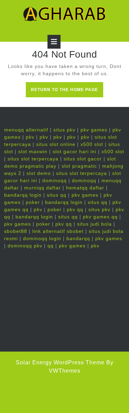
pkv (30, 137)
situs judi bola (94, 224)
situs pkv (64, 129)
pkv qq (75, 209)
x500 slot (91, 144)
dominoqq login (42, 238)
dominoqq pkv (25, 245)
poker (33, 202)
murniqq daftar (42, 187)
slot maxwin (32, 151)
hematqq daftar (85, 187)
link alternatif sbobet (58, 231)
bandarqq (78, 238)
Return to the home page (67, 91)
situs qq (56, 195)
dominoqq (54, 180)
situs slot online (55, 144)
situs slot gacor (83, 158)
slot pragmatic (79, 166)
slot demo (38, 173)
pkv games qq (100, 216)
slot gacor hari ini (74, 151)
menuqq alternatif (26, 129)
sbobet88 (15, 231)
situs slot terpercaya (33, 158)
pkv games (93, 129)
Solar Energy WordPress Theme (60, 362)
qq (50, 245)
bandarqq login (23, 195)
